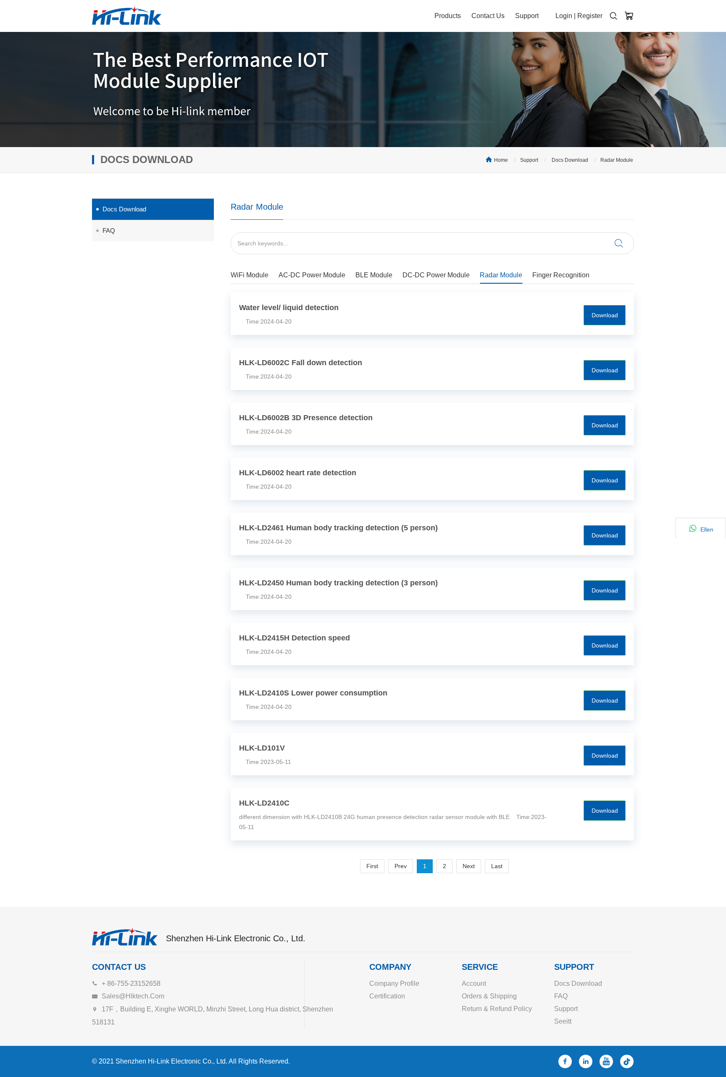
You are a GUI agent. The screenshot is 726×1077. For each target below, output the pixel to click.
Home (501, 160)
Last (496, 866)
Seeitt (562, 1021)
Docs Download (569, 160)
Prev (401, 866)
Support (527, 15)
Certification (387, 996)
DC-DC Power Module (436, 275)
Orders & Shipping (489, 996)
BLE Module (373, 275)
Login (563, 15)
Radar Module (616, 160)
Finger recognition (560, 275)
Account (474, 983)
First (372, 866)
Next (469, 866)
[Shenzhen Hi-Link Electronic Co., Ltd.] (126, 15)
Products (447, 15)
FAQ (109, 230)
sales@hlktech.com (133, 996)
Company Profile (394, 983)
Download (605, 315)
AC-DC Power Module (312, 275)
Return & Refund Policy (497, 1008)
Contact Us (488, 15)
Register (589, 15)
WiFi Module (249, 275)
